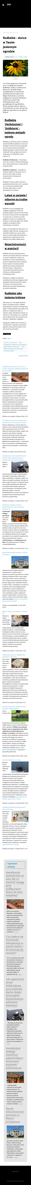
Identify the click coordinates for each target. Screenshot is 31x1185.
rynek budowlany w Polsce (10, 844)
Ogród (9, 338)
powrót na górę (23, 355)
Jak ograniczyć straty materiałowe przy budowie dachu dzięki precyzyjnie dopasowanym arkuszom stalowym (14, 458)
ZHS (9, 4)
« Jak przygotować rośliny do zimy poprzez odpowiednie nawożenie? (15, 345)
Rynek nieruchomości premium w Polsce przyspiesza (15, 1115)
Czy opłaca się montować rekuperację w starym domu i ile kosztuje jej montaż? (14, 945)
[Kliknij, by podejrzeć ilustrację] (15, 68)
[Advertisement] (15, 19)
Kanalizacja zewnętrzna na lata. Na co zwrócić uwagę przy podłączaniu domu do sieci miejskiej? (15, 369)
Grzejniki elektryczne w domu (11, 760)
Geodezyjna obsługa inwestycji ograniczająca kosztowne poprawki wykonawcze (13, 507)
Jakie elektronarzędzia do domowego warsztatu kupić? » (14, 349)
